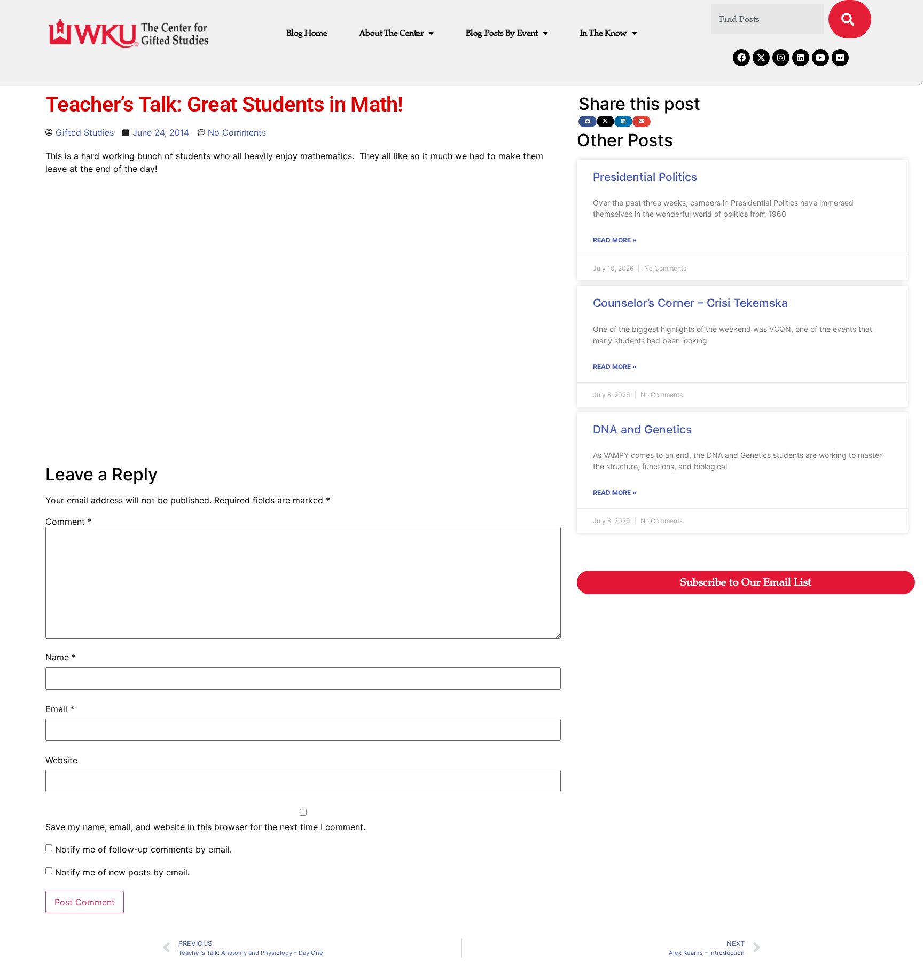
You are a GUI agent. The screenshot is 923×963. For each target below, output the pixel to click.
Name (60, 657)
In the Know (603, 33)
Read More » (615, 240)
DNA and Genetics (642, 429)
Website (61, 760)
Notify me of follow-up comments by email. (143, 849)
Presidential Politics (645, 177)
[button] (587, 121)
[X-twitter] (761, 57)
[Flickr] (840, 57)
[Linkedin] (800, 57)
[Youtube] (820, 57)
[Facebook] (741, 57)
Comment (68, 521)
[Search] (849, 19)
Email (59, 709)
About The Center (391, 33)
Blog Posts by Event (501, 33)
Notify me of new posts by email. (122, 872)
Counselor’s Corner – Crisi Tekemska (690, 303)
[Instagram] (780, 57)
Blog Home (306, 33)
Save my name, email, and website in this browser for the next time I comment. (205, 827)
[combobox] (768, 19)
